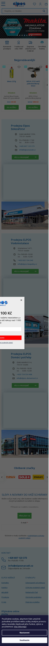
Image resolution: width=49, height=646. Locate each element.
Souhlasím (24, 640)
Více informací (20, 626)
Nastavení (24, 632)
